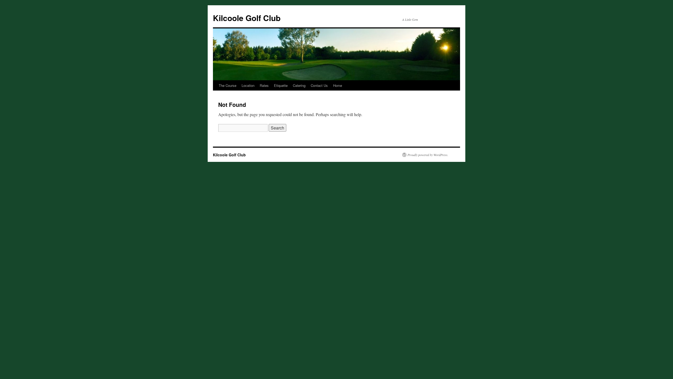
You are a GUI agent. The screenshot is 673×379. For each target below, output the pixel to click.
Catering (299, 85)
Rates (264, 85)
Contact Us (319, 85)
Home (337, 85)
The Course (227, 85)
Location (248, 85)
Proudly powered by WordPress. (427, 155)
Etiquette (281, 85)
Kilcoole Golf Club (247, 17)
